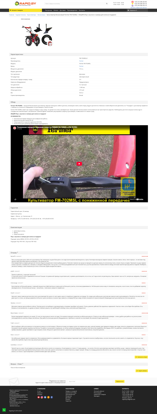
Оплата (56, 10)
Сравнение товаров (100, 394)
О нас (39, 391)
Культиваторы (31, 15)
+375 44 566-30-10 (140, 3)
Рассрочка (48, 10)
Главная (11, 15)
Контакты (82, 10)
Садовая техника (21, 15)
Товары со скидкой (71, 391)
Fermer (81, 66)
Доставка (63, 10)
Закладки (97, 396)
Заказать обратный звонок (139, 7)
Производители (72, 10)
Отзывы (39, 394)
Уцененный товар (71, 393)
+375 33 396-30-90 (140, 2)
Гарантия (68, 401)
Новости (39, 393)
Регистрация (97, 393)
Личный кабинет (99, 391)
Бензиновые (41, 15)
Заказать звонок (127, 397)
